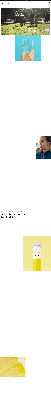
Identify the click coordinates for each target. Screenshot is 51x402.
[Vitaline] (5, 3)
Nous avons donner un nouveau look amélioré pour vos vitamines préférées (25, 0)
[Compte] (47, 3)
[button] (45, 3)
